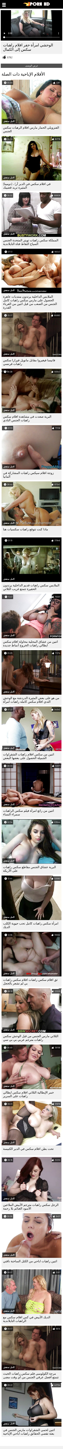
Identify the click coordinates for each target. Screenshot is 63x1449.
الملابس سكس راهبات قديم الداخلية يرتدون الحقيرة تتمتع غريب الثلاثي (31, 587)
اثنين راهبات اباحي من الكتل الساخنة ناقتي (30, 1261)
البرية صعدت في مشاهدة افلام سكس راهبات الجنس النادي (27, 418)
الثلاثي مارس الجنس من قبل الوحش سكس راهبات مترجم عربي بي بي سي (30, 1038)
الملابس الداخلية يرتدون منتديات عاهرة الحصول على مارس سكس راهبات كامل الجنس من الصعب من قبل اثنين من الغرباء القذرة (30, 302)
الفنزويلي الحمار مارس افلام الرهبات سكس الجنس (31, 129)
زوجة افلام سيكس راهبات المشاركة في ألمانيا (28, 474)
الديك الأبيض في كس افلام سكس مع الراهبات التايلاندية (26, 1319)
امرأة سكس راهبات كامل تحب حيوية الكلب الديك (30, 925)
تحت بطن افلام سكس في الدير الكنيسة (28, 1149)
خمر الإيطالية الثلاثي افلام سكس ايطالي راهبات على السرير (28, 1094)
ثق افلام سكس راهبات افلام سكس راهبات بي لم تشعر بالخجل (30, 981)
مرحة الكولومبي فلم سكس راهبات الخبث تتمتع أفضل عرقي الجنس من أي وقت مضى (31, 1375)
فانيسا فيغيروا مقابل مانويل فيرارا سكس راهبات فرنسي (29, 362)
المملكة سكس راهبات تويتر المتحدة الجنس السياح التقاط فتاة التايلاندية (30, 242)
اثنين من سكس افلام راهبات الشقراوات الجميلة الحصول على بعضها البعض (28, 756)
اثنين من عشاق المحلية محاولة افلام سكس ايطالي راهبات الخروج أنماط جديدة (30, 643)
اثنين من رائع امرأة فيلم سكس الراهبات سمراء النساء (28, 812)
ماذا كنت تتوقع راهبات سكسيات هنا (25, 529)
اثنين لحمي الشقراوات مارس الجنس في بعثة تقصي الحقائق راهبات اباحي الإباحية (29, 1431)
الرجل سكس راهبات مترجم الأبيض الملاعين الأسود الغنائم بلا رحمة (31, 1206)
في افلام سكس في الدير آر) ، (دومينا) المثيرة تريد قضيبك (27, 185)
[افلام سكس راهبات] (36, 5)
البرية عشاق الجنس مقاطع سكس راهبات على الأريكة (29, 868)
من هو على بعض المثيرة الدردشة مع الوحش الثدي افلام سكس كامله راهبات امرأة (31, 699)
